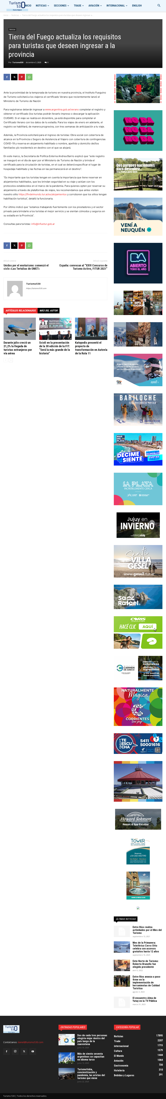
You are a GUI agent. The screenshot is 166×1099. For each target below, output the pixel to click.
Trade (77, 5)
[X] (14, 77)
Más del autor (49, 310)
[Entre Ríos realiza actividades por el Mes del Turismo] (122, 931)
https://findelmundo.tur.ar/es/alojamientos (43, 194)
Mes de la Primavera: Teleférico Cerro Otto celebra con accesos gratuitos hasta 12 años (146, 947)
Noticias (41, 5)
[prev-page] (6, 360)
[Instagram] (15, 1051)
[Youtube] (33, 1051)
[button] (159, 5)
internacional (116, 5)
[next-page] (11, 360)
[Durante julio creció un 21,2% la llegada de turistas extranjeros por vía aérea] (20, 329)
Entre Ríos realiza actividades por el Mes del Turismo (147, 930)
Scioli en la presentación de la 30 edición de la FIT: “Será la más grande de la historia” (54, 348)
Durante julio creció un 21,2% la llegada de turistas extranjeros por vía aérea (18, 348)
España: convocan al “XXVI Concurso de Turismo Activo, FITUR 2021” (83, 267)
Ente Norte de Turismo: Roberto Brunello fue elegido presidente (146, 964)
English (137, 5)
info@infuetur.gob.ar (43, 223)
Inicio (27, 5)
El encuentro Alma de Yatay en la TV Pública (145, 999)
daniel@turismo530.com (30, 1042)
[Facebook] (7, 77)
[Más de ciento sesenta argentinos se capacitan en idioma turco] (67, 1058)
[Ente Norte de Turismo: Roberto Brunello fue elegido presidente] (122, 965)
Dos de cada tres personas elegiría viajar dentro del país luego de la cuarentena (92, 1040)
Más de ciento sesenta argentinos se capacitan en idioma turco (90, 1056)
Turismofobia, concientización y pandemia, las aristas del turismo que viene (91, 1074)
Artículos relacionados (21, 310)
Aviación (94, 5)
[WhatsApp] (29, 77)
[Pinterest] (21, 77)
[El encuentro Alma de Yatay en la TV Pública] (122, 1002)
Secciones (60, 5)
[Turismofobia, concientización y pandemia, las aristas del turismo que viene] (67, 1073)
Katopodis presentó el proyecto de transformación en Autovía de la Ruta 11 (91, 348)
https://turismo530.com (36, 288)
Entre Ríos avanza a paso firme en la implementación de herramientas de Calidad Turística (146, 982)
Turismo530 (17, 62)
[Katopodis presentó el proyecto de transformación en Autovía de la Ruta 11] (91, 329)
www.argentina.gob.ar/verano (62, 109)
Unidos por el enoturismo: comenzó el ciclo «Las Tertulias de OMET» (26, 267)
